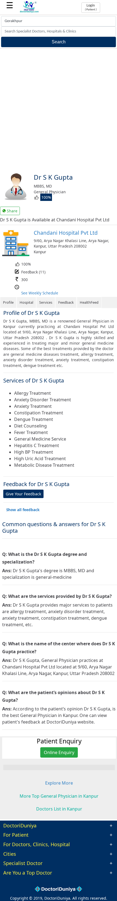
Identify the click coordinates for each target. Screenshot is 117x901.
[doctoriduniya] (29, 12)
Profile (8, 302)
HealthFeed (89, 302)
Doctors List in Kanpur (59, 809)
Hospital (26, 302)
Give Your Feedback (23, 493)
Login (91, 7)
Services (45, 302)
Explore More (59, 783)
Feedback (66, 302)
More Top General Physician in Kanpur (59, 796)
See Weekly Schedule (39, 293)
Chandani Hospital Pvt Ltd (66, 232)
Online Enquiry (59, 752)
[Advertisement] (58, 109)
